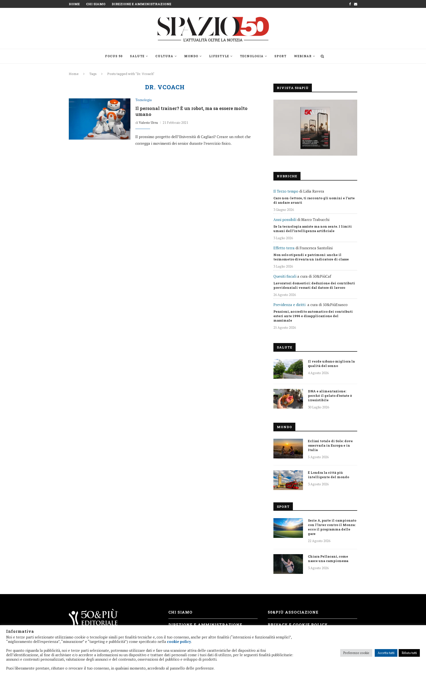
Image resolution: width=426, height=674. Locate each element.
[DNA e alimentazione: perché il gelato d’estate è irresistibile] (288, 399)
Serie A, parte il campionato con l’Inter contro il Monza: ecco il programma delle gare (332, 527)
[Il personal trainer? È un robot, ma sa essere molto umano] (99, 119)
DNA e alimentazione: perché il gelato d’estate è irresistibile (330, 395)
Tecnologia (252, 56)
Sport (280, 56)
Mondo (191, 56)
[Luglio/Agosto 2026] (315, 128)
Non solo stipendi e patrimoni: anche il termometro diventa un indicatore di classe (311, 257)
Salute (137, 56)
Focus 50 (114, 56)
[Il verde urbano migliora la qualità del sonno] (288, 369)
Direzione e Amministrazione (141, 4)
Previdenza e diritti (289, 304)
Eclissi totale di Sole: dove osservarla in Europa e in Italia (330, 445)
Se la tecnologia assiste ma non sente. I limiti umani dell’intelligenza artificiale (312, 228)
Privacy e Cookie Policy (298, 624)
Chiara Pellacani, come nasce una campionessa (328, 558)
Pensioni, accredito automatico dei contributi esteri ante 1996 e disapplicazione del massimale (313, 316)
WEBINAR (303, 56)
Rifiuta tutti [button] (409, 653)
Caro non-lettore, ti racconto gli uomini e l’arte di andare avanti (314, 200)
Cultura (164, 56)
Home (74, 4)
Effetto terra (284, 247)
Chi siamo (96, 4)
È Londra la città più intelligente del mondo (328, 474)
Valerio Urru (148, 122)
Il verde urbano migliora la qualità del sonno (331, 363)
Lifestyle (219, 56)
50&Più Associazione (293, 612)
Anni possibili (284, 219)
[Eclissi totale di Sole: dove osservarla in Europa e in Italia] (288, 448)
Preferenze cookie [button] (356, 653)
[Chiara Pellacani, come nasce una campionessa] (288, 564)
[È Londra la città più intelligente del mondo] (288, 480)
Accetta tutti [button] (386, 653)
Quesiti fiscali (284, 276)
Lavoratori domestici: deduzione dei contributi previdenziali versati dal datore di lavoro (314, 285)
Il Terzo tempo (285, 191)
